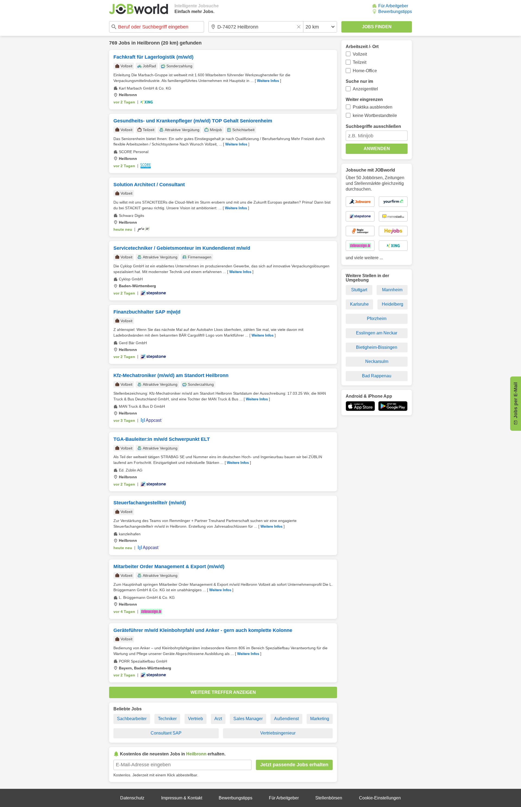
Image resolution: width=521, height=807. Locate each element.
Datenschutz (132, 798)
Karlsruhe (359, 304)
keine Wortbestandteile (375, 115)
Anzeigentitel (365, 89)
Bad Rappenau (376, 376)
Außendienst (286, 718)
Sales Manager (248, 718)
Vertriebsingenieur (278, 733)
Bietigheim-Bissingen (376, 347)
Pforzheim (376, 318)
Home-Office (365, 70)
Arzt (218, 718)
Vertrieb (195, 718)
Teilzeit (359, 62)
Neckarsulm (376, 361)
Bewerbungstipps (395, 11)
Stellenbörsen (328, 798)
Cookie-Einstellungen (380, 798)
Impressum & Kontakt (181, 798)
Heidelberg (392, 304)
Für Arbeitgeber (393, 6)
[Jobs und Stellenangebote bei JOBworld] (138, 9)
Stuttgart (359, 289)
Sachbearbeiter (132, 718)
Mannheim (392, 289)
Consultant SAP (166, 733)
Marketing (319, 718)
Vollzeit (360, 54)
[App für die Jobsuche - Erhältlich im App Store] (360, 406)
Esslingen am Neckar (376, 333)
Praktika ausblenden (372, 107)
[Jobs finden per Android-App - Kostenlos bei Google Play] (393, 406)
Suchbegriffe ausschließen (373, 126)
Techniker (167, 718)
